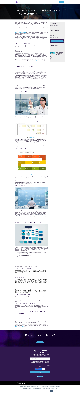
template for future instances (38, 60)
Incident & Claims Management (55, 35)
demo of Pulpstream (19, 326)
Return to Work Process (54, 37)
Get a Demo (57, 41)
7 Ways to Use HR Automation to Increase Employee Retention (53, 58)
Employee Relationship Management (56, 33)
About (60, 383)
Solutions (45, 383)
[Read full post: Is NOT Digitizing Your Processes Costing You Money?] (52, 53)
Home (37, 383)
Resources (50, 383)
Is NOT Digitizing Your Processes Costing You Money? (59, 53)
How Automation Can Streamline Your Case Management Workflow (54, 48)
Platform (41, 383)
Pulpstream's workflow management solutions (24, 320)
